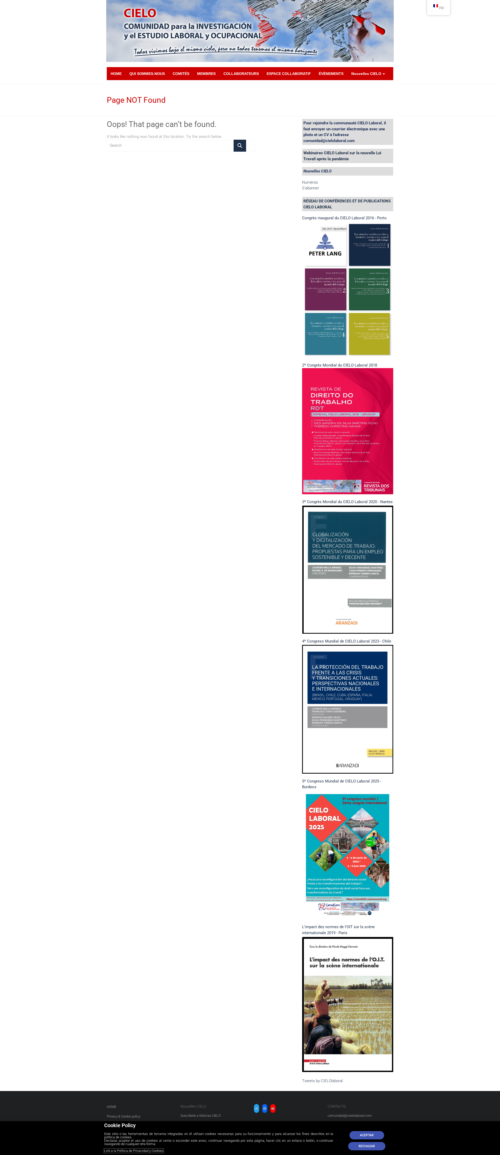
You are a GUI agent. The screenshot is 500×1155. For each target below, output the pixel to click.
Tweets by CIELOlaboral (322, 1081)
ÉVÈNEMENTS (331, 74)
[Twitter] (256, 1109)
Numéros (310, 182)
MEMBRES (206, 74)
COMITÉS (181, 74)
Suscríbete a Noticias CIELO (200, 1116)
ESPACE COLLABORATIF (289, 74)
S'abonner (310, 188)
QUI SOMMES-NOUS (147, 74)
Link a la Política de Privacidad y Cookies (133, 1151)
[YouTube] (273, 1109)
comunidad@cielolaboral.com (350, 1116)
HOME (116, 74)
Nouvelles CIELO (366, 74)
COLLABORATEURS (241, 74)
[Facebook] (264, 1109)
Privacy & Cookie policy (123, 1116)
